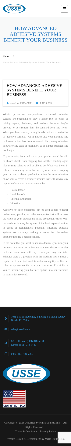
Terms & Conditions (26, 431)
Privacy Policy (48, 431)
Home (6, 56)
